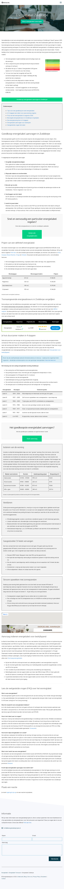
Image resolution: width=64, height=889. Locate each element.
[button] (32, 100)
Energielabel (5, 872)
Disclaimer (43, 876)
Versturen (54, 859)
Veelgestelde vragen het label (16, 125)
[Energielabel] (6, 2)
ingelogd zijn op (11, 792)
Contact (4, 878)
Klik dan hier (27, 822)
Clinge (18, 255)
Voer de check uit (50, 360)
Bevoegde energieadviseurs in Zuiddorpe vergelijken (23, 118)
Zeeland (9, 763)
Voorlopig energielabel (15, 658)
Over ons (29, 876)
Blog (25, 876)
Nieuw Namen (11, 255)
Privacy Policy (36, 876)
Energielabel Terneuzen (15, 872)
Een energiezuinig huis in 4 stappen (17, 120)
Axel (59, 252)
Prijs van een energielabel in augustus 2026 (20, 115)
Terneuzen (33, 728)
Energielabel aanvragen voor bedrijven (19, 122)
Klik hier (13, 252)
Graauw (4, 255)
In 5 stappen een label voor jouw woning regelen (21, 113)
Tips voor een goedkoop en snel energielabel (20, 110)
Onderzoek (20, 876)
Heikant (24, 255)
